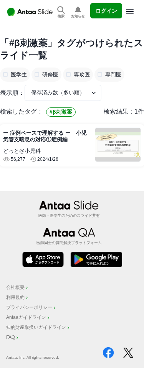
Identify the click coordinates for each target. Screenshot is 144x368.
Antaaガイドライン (26, 317)
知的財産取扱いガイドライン (36, 327)
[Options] (129, 11)
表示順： (12, 92)
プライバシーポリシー (29, 307)
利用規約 (15, 297)
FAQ (10, 337)
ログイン (106, 11)
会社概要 (15, 287)
